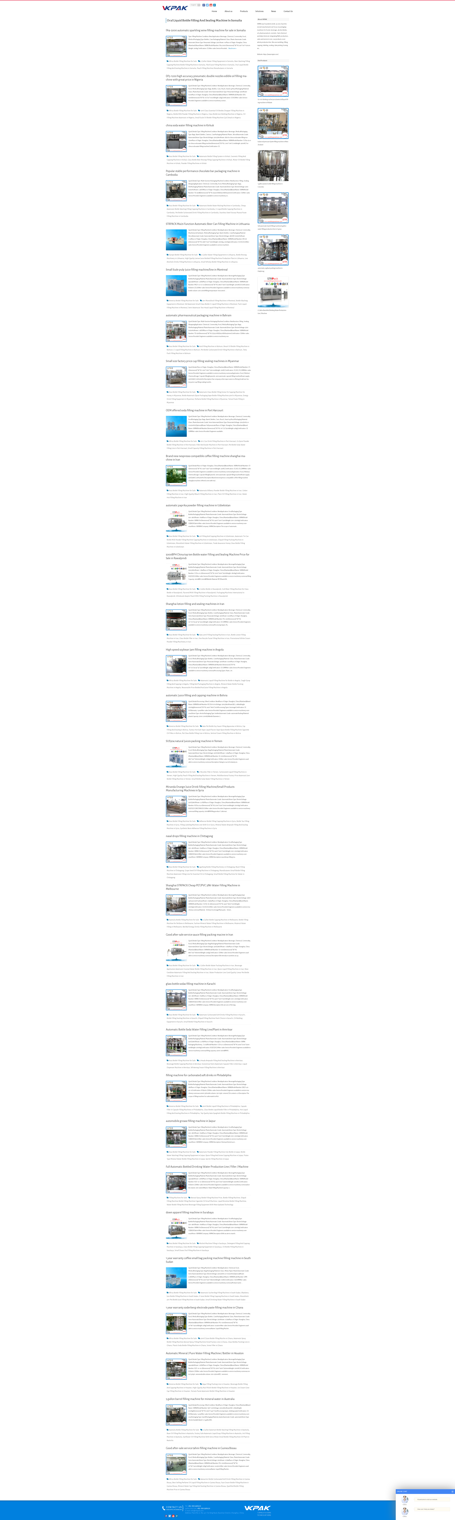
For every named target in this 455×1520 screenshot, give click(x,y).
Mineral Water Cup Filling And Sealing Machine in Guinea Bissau (202, 1486)
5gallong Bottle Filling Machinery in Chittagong (217, 867)
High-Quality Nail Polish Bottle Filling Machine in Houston (215, 1388)
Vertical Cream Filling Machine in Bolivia (226, 733)
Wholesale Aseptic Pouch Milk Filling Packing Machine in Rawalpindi (202, 596)
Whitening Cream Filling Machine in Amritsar (208, 1067)
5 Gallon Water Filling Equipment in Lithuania (218, 255)
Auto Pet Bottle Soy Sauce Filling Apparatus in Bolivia (222, 726)
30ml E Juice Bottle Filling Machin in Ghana (216, 1338)
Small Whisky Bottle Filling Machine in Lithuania (219, 262)
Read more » (233, 48)
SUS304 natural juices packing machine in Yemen (194, 741)
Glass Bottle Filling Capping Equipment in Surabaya (202, 1247)
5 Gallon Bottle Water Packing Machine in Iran (216, 965)
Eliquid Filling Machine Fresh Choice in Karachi (215, 1018)
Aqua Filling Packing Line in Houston (216, 1384)
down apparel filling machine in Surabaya (190, 1212)
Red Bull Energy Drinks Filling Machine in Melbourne (202, 927)
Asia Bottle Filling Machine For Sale (182, 156)
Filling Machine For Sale (178, 1198)
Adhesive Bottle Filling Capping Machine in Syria (217, 821)
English (193, 5)
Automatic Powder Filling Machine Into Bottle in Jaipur (219, 1152)
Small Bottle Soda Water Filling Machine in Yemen (211, 779)
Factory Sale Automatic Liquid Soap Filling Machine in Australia (218, 1433)
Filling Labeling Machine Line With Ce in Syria (197, 825)
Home (214, 11)
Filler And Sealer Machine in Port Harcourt (212, 445)
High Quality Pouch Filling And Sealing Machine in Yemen (194, 775)
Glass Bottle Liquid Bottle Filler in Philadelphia (221, 1110)
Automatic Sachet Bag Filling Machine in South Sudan (220, 1293)
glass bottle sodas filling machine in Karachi (191, 983)
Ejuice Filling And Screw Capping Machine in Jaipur (224, 1155)
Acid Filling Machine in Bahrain (211, 346)
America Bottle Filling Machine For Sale (184, 301)
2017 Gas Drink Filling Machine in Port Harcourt (218, 441)
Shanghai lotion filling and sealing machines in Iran (195, 603)
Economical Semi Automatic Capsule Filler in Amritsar (222, 1064)
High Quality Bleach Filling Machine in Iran (200, 494)
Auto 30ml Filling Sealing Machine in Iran (214, 635)
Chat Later (436, 1513)
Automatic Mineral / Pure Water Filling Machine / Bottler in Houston (205, 1353)
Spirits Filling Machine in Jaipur (217, 1159)
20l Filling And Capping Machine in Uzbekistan (216, 536)
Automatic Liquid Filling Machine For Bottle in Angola (220, 680)
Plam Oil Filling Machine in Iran (229, 494)
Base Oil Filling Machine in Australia (180, 1433)
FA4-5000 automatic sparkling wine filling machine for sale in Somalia (206, 30)
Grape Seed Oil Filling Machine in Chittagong (202, 870)
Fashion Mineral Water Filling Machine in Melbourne (214, 923)
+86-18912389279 (194, 1506)
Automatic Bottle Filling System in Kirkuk (214, 156)
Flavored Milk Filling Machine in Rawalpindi (199, 593)
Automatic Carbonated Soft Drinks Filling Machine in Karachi (222, 1015)
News (273, 11)
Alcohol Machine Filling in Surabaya (212, 1243)
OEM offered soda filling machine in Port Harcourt (194, 410)
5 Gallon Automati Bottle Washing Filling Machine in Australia (226, 1430)
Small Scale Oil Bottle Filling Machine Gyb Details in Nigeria (218, 118)
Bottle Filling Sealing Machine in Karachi (182, 1018)
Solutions (259, 11)
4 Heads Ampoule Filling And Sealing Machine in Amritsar (221, 1060)
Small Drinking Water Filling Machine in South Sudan (225, 1300)
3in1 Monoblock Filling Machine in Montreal (218, 301)
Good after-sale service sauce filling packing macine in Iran (199, 934)
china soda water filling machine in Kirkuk (190, 125)
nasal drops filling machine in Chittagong (189, 836)
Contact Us (288, 11)
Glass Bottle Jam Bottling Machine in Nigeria (225, 114)
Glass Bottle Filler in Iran (188, 638)
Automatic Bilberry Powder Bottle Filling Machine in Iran (220, 490)
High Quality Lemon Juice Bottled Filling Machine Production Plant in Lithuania (214, 258)
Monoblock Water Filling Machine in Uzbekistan (194, 543)
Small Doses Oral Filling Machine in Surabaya (192, 1250)
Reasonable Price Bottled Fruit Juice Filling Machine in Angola (205, 687)
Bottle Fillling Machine (231, 1198)
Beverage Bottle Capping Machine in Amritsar (184, 1064)
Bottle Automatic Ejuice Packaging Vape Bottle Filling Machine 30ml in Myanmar (212, 395)
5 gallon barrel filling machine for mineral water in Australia (200, 1399)
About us (228, 11)
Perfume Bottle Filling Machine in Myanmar (211, 399)
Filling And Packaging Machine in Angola (204, 684)
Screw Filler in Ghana (215, 1345)
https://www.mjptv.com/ (270, 54)
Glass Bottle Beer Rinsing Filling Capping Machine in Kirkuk (210, 160)
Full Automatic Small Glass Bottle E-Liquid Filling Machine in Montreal (211, 304)
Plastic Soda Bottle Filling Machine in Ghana (189, 1345)
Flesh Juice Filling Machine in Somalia (220, 65)
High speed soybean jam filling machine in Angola (195, 649)
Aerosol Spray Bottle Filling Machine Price (206, 1198)
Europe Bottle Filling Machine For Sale (183, 255)
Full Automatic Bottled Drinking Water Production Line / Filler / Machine (207, 1166)
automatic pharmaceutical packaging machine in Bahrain (198, 315)
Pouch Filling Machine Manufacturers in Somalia (215, 68)
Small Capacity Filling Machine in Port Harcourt (205, 448)
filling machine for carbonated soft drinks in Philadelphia (198, 1075)
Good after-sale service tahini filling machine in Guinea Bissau (201, 1448)
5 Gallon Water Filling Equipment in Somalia (217, 61)
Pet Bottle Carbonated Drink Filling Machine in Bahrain (221, 350)
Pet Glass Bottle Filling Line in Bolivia (196, 733)
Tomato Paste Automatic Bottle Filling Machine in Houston (213, 1391)
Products (244, 11)
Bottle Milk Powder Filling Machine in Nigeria (190, 114)
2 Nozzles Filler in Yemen (208, 772)
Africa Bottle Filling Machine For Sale (183, 61)
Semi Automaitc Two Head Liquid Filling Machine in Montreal (211, 308)
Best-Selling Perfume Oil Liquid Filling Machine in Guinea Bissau (196, 1483)
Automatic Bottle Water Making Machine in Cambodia (219, 206)
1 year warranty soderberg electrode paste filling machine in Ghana (204, 1307)
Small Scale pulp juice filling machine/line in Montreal (197, 269)
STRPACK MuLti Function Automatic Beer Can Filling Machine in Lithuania (208, 223)
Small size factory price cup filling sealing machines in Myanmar (202, 361)
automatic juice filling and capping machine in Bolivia (196, 695)
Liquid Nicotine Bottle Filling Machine (232, 1201)
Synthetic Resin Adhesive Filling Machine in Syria (198, 828)
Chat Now (425, 1512)
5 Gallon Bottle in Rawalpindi (210, 589)
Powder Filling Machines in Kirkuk (194, 163)
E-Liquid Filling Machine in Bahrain (187, 350)
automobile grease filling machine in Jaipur (191, 1121)
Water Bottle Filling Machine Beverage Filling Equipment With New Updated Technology (200, 1205)
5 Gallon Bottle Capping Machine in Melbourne (220, 920)
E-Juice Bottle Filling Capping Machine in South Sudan (219, 1296)
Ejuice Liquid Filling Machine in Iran (231, 969)
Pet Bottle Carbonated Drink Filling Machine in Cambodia (197, 213)
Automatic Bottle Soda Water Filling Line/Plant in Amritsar (199, 1029)
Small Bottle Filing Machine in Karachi (198, 1022)
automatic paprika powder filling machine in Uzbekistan (198, 505)
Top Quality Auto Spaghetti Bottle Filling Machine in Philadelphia (225, 1113)
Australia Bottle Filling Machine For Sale (184, 920)
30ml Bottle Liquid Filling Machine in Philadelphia (221, 1106)
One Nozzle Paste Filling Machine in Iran (214, 638)
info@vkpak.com (197, 1511)
